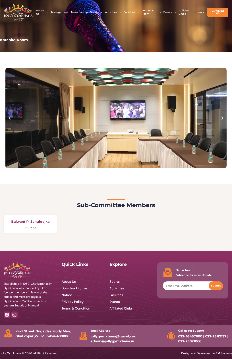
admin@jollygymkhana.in (112, 341)
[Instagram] (14, 315)
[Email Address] (83, 336)
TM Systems (224, 353)
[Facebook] (7, 315)
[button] (9, 118)
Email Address (100, 331)
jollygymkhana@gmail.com (114, 336)
